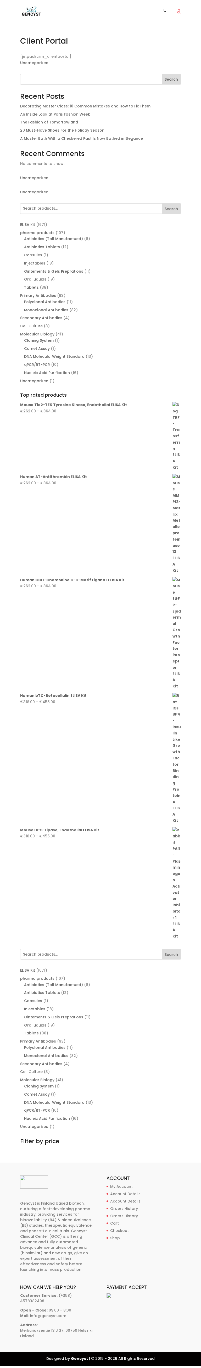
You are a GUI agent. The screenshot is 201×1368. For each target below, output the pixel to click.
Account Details (125, 1193)
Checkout (119, 1230)
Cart (114, 1223)
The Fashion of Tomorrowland (49, 122)
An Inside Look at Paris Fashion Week (55, 114)
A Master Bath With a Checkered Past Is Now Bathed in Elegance (81, 138)
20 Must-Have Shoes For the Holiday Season (62, 130)
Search (171, 79)
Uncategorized (34, 62)
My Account (121, 1186)
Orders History (124, 1208)
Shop (115, 1238)
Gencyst (79, 1358)
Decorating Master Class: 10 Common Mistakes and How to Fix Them (85, 106)
